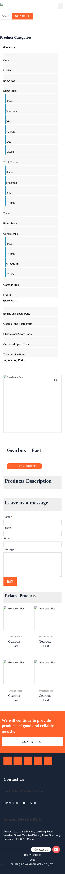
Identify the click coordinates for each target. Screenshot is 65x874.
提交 (10, 581)
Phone (7, 527)
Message (9, 549)
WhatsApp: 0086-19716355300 (22, 819)
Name (7, 516)
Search (22, 15)
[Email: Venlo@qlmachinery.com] (4, 786)
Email (7, 538)
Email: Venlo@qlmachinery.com (23, 791)
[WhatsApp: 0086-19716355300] (4, 814)
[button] (60, 6)
